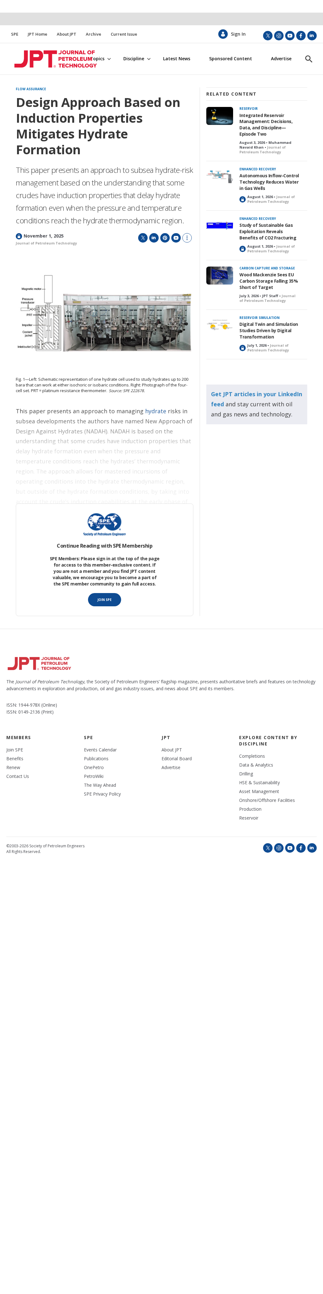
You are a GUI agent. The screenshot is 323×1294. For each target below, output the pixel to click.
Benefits (14, 759)
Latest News (176, 58)
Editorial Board (177, 759)
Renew (13, 767)
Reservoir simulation (259, 317)
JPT (166, 737)
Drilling (246, 774)
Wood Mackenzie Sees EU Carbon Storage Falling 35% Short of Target (268, 281)
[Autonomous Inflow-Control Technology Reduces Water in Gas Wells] (219, 176)
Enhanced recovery (257, 169)
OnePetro (94, 767)
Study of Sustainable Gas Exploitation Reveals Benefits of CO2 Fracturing (267, 231)
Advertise (281, 58)
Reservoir (248, 108)
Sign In (238, 34)
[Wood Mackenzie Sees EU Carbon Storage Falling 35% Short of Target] (219, 276)
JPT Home (37, 34)
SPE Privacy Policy (102, 794)
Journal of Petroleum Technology (46, 243)
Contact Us (17, 776)
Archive (93, 34)
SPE (14, 34)
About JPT (66, 34)
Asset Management (259, 791)
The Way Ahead (100, 785)
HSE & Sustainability (259, 782)
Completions (252, 756)
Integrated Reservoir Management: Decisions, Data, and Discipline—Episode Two (265, 124)
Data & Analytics (256, 765)
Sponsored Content (230, 58)
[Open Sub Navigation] (109, 59)
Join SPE (104, 599)
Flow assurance (31, 89)
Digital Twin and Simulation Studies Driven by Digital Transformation (268, 330)
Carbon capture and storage (267, 268)
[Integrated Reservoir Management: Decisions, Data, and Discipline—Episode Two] (219, 116)
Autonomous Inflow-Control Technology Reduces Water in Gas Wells (269, 182)
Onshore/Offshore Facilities (267, 800)
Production (250, 809)
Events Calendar (100, 750)
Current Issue (124, 34)
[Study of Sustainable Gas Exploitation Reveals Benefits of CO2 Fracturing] (219, 226)
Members (18, 737)
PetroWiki (93, 776)
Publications (96, 759)
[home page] (46, 59)
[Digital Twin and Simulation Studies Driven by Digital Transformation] (219, 325)
